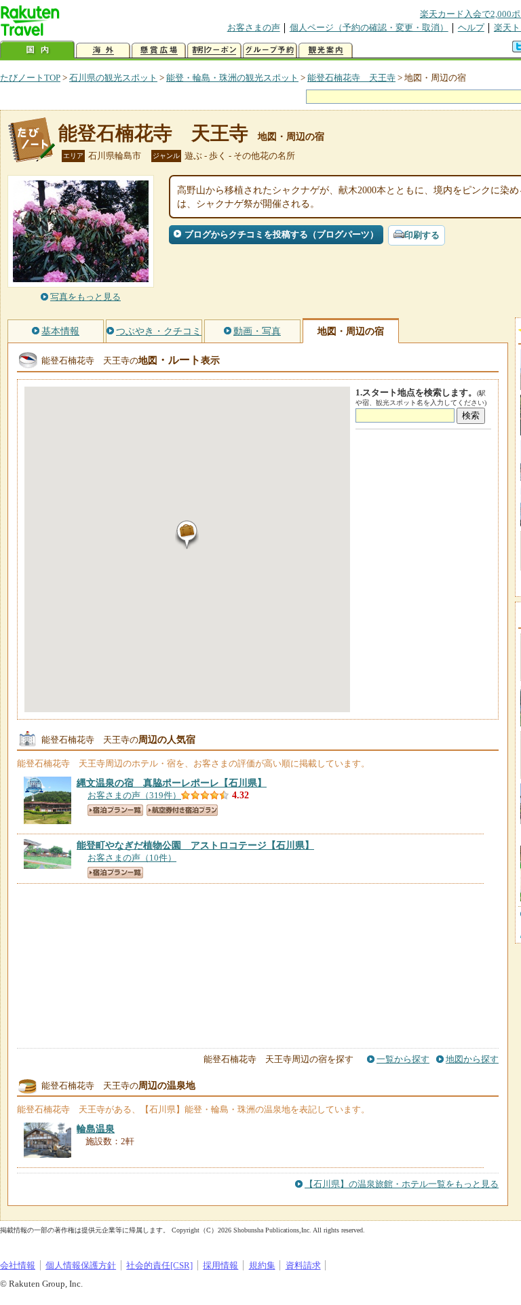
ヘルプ (471, 27)
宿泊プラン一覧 (115, 810)
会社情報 (17, 1265)
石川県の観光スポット (113, 78)
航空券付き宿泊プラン (182, 810)
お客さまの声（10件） (132, 858)
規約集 (262, 1265)
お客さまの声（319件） (134, 795)
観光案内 (325, 50)
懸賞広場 (159, 50)
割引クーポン (214, 50)
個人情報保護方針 (80, 1265)
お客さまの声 (253, 27)
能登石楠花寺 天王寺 (351, 78)
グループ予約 (270, 50)
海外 (103, 50)
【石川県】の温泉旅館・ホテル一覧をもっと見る (402, 1184)
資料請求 (303, 1265)
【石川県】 (172, 782)
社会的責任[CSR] (159, 1265)
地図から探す (472, 1059)
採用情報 (220, 1265)
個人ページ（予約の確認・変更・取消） (369, 27)
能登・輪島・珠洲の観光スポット (232, 78)
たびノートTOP (30, 78)
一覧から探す (403, 1059)
